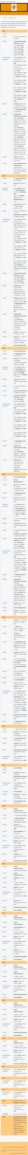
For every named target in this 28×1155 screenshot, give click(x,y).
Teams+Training (13, 1150)
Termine (5, 17)
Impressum (3, 1)
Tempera (19, 1153)
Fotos (25, 1150)
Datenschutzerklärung (11, 1)
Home (3, 1150)
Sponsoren (4, 1151)
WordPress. (24, 1153)
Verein (7, 1150)
